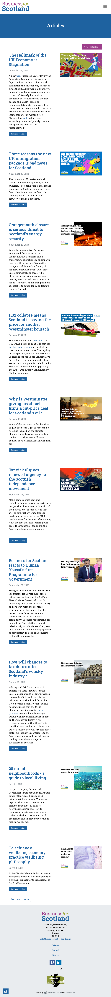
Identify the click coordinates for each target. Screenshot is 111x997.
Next (26, 899)
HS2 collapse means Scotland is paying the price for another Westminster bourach (30, 322)
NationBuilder (70, 993)
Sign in (55, 955)
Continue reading (18, 134)
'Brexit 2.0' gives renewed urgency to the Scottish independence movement (27, 479)
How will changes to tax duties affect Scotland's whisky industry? (28, 669)
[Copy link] (6, 955)
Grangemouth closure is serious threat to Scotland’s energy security (29, 231)
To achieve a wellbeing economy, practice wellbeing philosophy (27, 854)
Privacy (55, 945)
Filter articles (91, 46)
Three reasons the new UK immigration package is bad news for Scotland (30, 160)
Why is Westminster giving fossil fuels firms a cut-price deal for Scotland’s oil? (28, 405)
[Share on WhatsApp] (6, 985)
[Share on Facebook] (6, 977)
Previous (15, 899)
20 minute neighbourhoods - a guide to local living (27, 773)
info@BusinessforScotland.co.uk (55, 939)
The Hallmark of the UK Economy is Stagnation (28, 59)
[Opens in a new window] (55, 977)
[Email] (6, 963)
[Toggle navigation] (105, 6)
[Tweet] (6, 970)
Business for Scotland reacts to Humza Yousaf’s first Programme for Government (29, 570)
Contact (55, 950)
